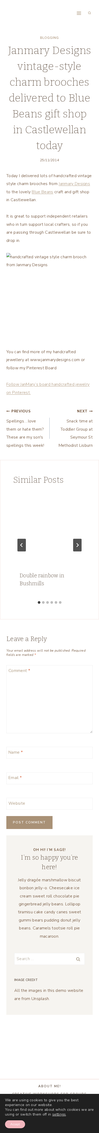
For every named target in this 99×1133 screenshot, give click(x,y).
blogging (49, 38)
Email (15, 778)
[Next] (77, 545)
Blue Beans (42, 192)
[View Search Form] (89, 13)
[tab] (39, 602)
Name (15, 752)
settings (59, 1114)
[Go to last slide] (21, 545)
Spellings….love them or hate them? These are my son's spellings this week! (25, 428)
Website (16, 803)
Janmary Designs (74, 184)
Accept (15, 1124)
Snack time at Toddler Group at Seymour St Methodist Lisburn (76, 428)
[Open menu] (79, 13)
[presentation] (49, 528)
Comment (19, 671)
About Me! (49, 1086)
